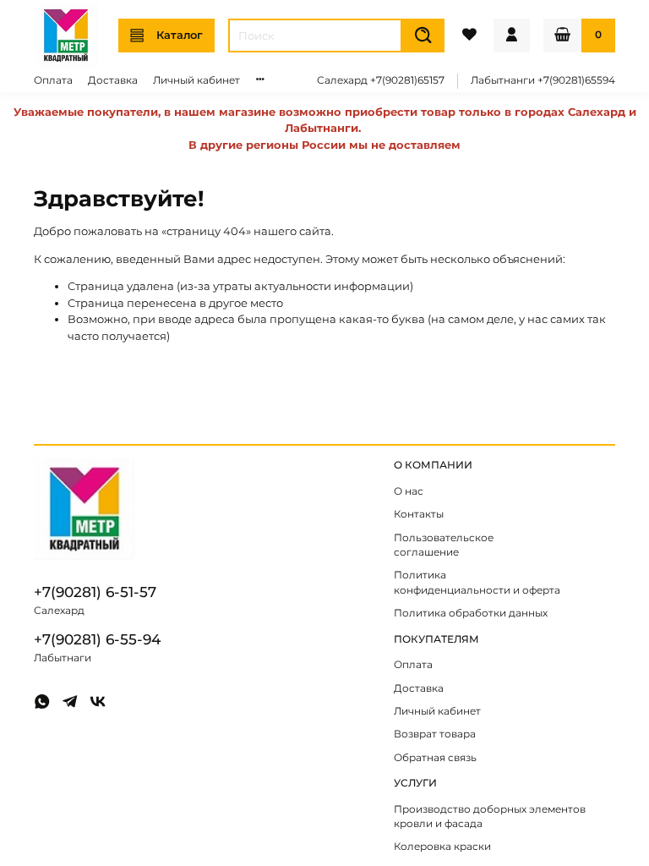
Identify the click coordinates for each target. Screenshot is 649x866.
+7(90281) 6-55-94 (97, 639)
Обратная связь (435, 758)
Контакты (419, 514)
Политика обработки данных (471, 613)
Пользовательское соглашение (444, 545)
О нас (408, 491)
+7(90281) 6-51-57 (95, 592)
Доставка (113, 80)
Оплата (53, 80)
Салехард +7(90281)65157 (380, 80)
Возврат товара (435, 734)
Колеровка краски (442, 846)
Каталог (179, 34)
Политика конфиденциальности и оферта (477, 582)
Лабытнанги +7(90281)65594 (543, 80)
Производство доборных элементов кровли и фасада (490, 816)
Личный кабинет (196, 80)
